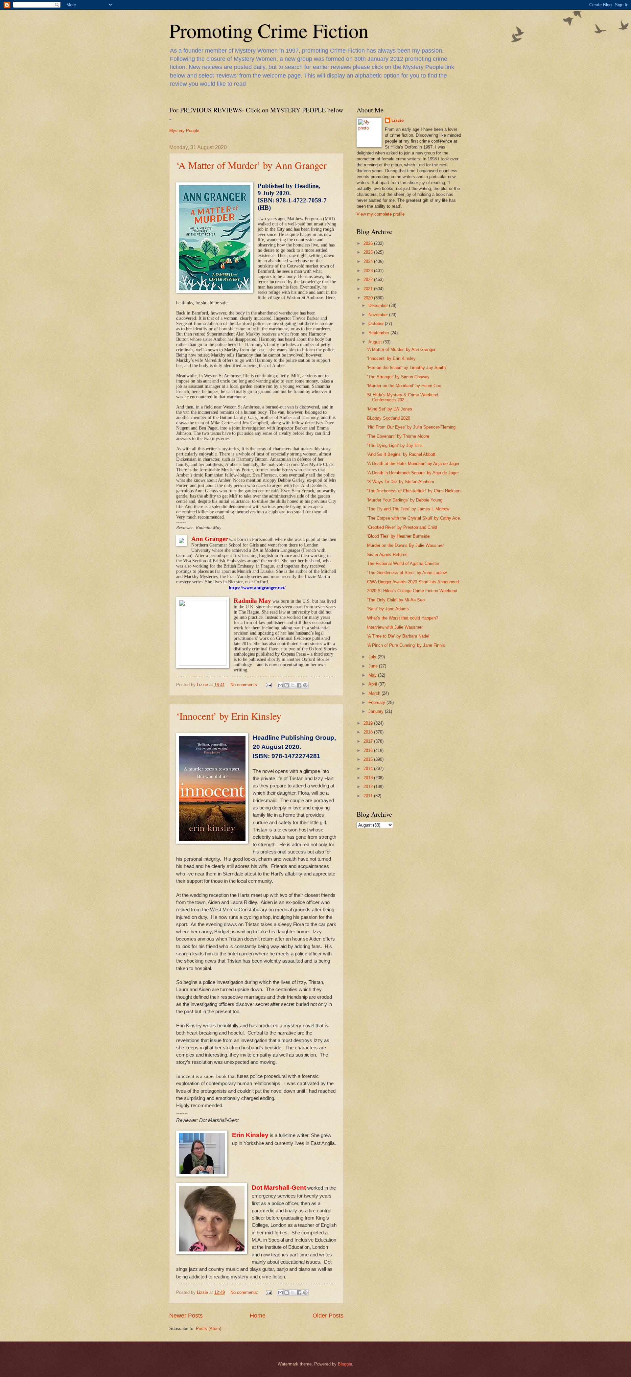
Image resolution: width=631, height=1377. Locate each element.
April (373, 684)
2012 (368, 786)
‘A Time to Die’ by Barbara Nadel (398, 636)
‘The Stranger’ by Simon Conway (398, 376)
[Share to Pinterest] (305, 685)
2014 (368, 768)
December (378, 305)
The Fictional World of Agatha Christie (403, 563)
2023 (368, 270)
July (373, 656)
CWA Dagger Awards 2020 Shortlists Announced (413, 581)
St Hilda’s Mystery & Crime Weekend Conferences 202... (402, 397)
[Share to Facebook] (299, 685)
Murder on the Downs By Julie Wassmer (405, 545)
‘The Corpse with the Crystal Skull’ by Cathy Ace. (414, 518)
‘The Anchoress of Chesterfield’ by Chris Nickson (413, 490)
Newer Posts (186, 1315)
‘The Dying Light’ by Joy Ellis (395, 445)
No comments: (245, 684)
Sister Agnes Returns (387, 554)
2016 (368, 750)
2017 (368, 741)
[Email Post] (268, 684)
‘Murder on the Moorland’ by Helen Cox (404, 385)
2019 (368, 723)
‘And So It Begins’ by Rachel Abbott (401, 454)
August (375, 341)
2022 (368, 279)
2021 (368, 288)
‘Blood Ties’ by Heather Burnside (398, 536)
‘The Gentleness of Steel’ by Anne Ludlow (407, 572)
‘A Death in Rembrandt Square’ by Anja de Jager (413, 472)
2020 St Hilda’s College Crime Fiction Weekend (412, 590)
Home (258, 1315)
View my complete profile (381, 214)
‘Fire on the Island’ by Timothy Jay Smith (406, 367)
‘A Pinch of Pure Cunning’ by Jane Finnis (406, 645)
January (376, 711)
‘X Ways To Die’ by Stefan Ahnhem (400, 481)
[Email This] (280, 685)
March (375, 693)
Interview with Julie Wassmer (395, 627)
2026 (368, 243)
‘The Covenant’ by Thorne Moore (398, 436)
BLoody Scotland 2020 (388, 418)
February (377, 702)
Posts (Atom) (208, 1328)
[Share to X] (293, 685)
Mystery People (184, 130)
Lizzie (397, 120)
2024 (368, 261)
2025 (368, 252)
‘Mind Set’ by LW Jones (389, 409)
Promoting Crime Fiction (268, 30)
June (373, 666)
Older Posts (328, 1315)
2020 (368, 297)
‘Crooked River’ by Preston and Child (402, 527)
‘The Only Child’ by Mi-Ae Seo (396, 599)
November (378, 314)
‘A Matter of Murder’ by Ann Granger (251, 165)
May (373, 675)
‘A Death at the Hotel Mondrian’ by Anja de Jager (413, 463)
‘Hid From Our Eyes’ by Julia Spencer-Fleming (411, 427)
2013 (368, 777)
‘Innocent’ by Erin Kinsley (228, 715)
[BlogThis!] (286, 685)
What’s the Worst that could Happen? (402, 618)
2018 (368, 732)
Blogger (345, 1364)
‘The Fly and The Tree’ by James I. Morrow (408, 508)
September (379, 332)
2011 (368, 795)
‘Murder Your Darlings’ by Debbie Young (404, 500)
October (376, 323)
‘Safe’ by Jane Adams (388, 608)
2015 (368, 759)
